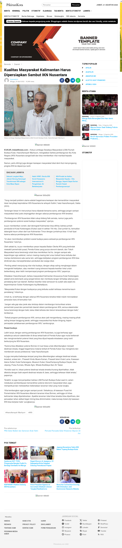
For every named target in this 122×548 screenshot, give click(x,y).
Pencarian (76, 5)
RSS (102, 534)
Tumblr (67, 524)
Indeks (7, 521)
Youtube (103, 531)
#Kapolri (89, 72)
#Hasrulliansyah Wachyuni (15, 412)
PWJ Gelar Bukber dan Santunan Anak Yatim (21, 429)
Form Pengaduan (48, 528)
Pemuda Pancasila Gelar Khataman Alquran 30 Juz (62, 430)
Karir (43, 521)
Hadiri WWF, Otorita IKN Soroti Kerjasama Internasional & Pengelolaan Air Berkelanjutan (41, 181)
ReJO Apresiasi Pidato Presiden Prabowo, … (103, 137)
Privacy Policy (29, 524)
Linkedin (85, 527)
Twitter (84, 520)
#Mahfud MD (91, 76)
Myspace (68, 531)
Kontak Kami (28, 528)
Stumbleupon (87, 524)
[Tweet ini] (67, 80)
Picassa (67, 534)
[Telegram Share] (72, 80)
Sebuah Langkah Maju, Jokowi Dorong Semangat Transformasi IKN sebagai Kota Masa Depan (16, 180)
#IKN (30, 412)
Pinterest (103, 520)
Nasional (85, 116)
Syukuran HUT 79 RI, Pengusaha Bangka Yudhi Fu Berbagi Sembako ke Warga (15, 463)
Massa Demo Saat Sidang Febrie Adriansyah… (104, 128)
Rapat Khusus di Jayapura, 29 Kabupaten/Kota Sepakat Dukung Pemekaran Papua (41, 463)
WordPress (104, 524)
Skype (84, 531)
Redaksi (7, 524)
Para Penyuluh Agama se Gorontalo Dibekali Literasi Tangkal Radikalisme (41, 487)
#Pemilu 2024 (91, 84)
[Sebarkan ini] (62, 80)
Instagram (68, 527)
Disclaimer (46, 524)
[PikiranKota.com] (15, 4)
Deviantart (103, 527)
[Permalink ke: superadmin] (6, 80)
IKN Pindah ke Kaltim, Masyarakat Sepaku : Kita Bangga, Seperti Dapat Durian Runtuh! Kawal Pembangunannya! (67, 181)
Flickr (84, 534)
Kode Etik (27, 521)
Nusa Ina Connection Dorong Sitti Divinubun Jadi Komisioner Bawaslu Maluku (68, 487)
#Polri (88, 68)
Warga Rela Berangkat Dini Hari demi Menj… (97, 119)
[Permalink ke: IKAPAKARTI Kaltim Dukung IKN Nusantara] (16, 476)
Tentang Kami (10, 528)
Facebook (68, 520)
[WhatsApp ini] (78, 80)
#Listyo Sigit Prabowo (95, 80)
